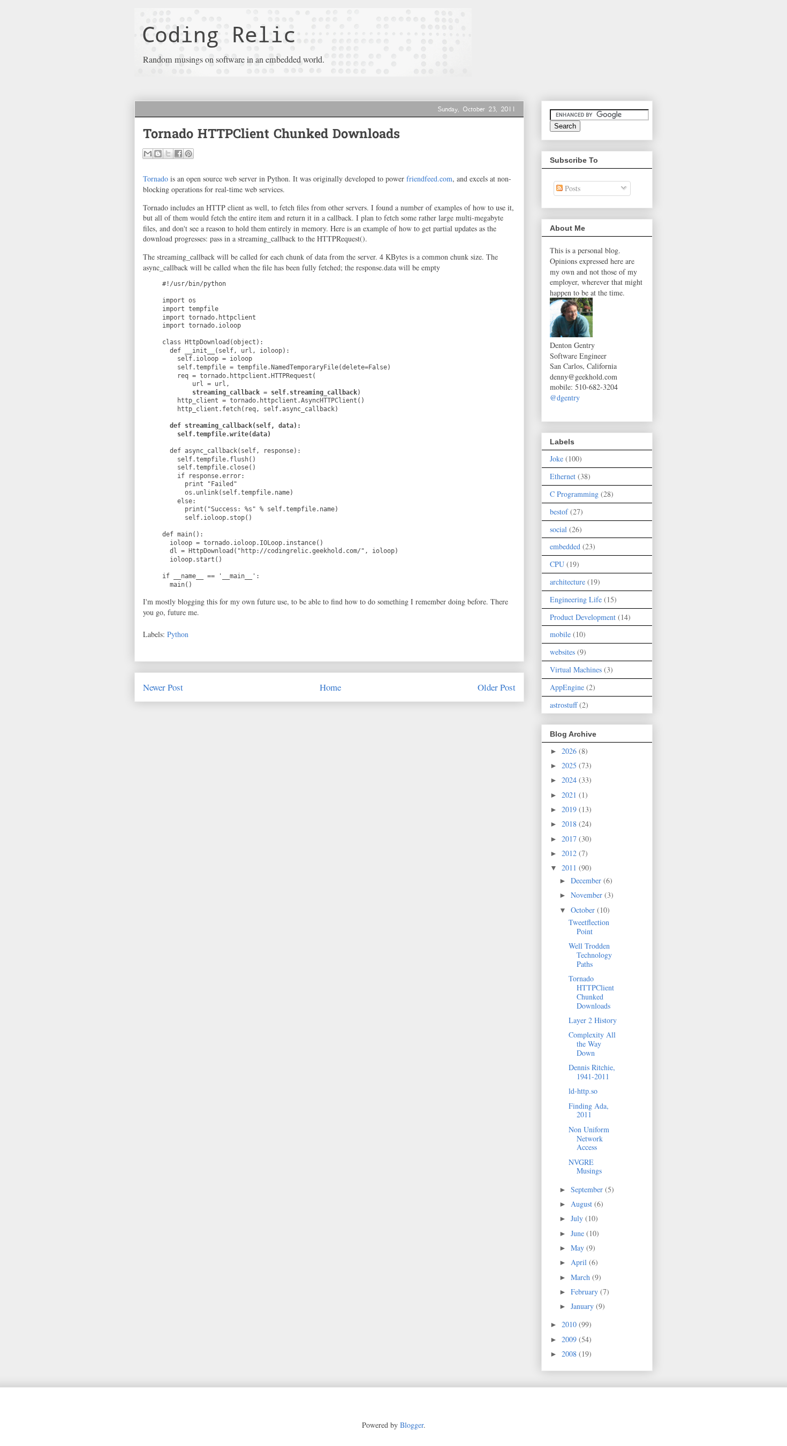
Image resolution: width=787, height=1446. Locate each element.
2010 (570, 1324)
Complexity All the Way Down (592, 1043)
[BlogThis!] (158, 153)
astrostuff (563, 705)
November (587, 895)
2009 (570, 1339)
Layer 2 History (593, 1020)
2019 (570, 809)
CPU (557, 564)
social (558, 529)
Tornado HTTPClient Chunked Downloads (591, 991)
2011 (570, 867)
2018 (570, 824)
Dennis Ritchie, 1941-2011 (592, 1071)
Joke (556, 458)
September (588, 1189)
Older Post (497, 687)
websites (562, 652)
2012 (570, 853)
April (580, 1262)
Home (330, 687)
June (578, 1233)
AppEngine (567, 687)
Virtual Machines (576, 669)
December (587, 880)
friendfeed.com (429, 178)
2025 (570, 765)
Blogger (411, 1425)
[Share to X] (168, 153)
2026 (570, 751)
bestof (559, 511)
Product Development (583, 617)
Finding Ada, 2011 (589, 1110)
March (581, 1277)
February (585, 1291)
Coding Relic (219, 34)
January (583, 1306)
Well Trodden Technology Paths (590, 955)
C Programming (574, 494)
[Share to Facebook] (178, 153)
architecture (567, 582)
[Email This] (147, 153)
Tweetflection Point (589, 926)
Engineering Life (576, 599)
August (582, 1204)
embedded (565, 546)
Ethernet (563, 476)
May (578, 1248)
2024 (570, 780)
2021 (570, 795)
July (578, 1218)
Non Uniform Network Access (589, 1138)
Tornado (155, 178)
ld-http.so (583, 1091)
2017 (570, 839)
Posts (571, 188)
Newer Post (163, 687)
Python (177, 634)
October (584, 910)
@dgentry (565, 397)
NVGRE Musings (585, 1166)
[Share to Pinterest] (188, 153)
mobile (560, 634)
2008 (570, 1354)
